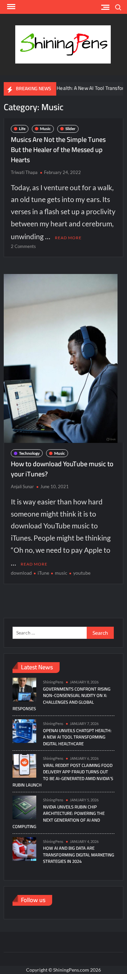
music (61, 573)
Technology (29, 453)
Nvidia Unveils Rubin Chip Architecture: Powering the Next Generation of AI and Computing (59, 817)
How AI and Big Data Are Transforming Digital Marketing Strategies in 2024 (78, 854)
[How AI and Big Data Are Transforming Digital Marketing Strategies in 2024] (24, 848)
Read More (68, 237)
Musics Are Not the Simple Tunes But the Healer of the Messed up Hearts (58, 149)
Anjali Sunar (22, 486)
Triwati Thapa (24, 172)
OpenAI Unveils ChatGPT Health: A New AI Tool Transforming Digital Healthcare (77, 737)
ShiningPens (53, 682)
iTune (43, 573)
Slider (70, 128)
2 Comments (23, 246)
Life (22, 128)
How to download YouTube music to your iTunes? (62, 468)
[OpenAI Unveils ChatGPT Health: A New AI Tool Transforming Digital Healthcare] (24, 730)
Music (45, 128)
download (21, 573)
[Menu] (10, 7)
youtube (81, 573)
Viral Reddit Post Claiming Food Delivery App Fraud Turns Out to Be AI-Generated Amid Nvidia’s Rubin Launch (63, 775)
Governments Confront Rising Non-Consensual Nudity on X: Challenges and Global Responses (61, 699)
